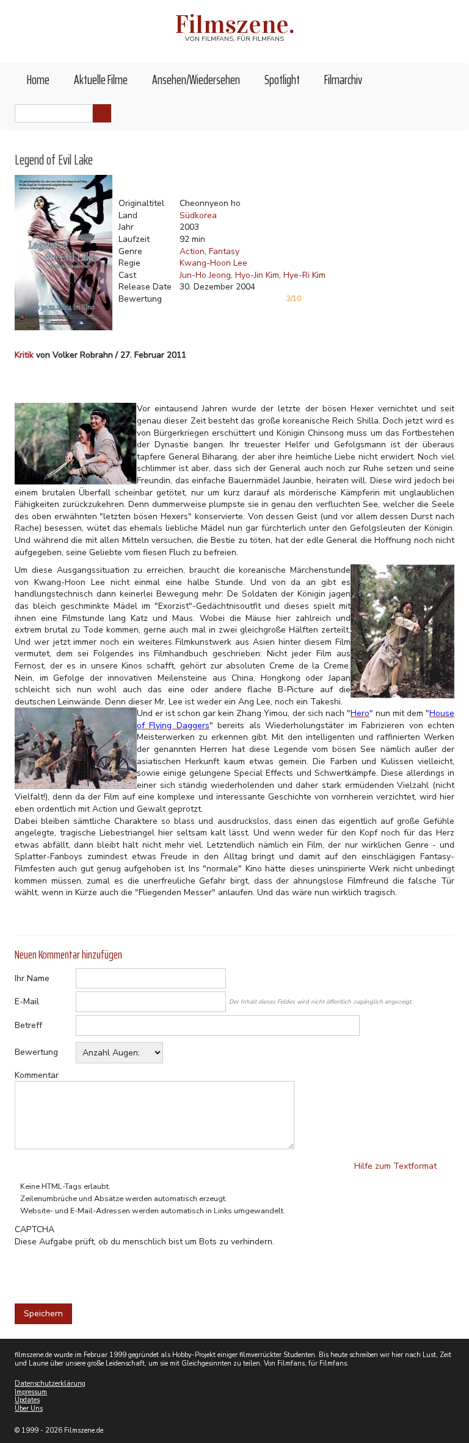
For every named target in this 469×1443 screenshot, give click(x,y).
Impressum (31, 1392)
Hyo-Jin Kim (257, 275)
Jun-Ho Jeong (205, 275)
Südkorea (198, 215)
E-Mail (27, 1001)
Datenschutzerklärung (50, 1383)
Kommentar (37, 1075)
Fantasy (224, 251)
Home (38, 79)
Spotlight (282, 79)
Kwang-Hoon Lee (213, 263)
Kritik (24, 355)
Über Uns (29, 1408)
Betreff (28, 1025)
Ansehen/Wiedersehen (196, 79)
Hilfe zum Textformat (395, 1166)
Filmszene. (234, 24)
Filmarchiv (343, 79)
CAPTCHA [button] (34, 1229)
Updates (27, 1400)
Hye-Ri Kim (304, 275)
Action (192, 251)
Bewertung (36, 1052)
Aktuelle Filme (101, 79)
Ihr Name (32, 978)
